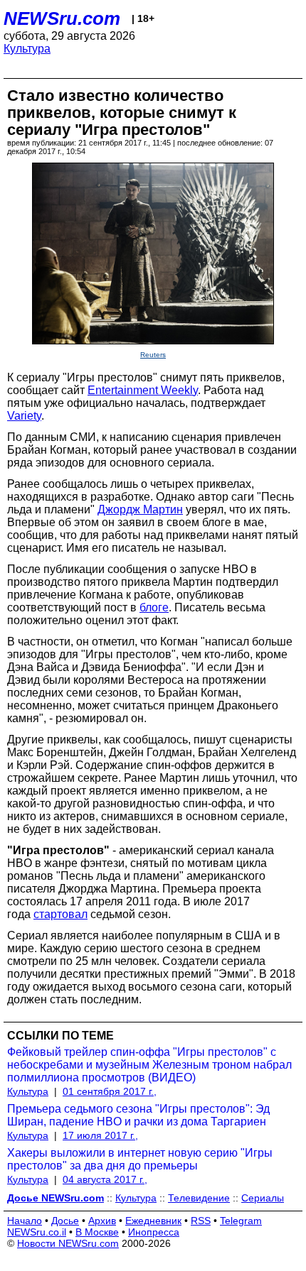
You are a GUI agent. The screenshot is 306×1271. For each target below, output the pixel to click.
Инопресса (153, 1232)
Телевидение (199, 1198)
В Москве (97, 1232)
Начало (24, 1220)
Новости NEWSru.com (68, 1243)
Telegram (241, 1220)
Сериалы (262, 1198)
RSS (201, 1220)
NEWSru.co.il (36, 1232)
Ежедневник (153, 1220)
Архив (102, 1220)
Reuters (153, 355)
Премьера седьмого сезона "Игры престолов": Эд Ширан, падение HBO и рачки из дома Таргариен (138, 1115)
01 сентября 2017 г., (110, 1091)
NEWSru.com (62, 18)
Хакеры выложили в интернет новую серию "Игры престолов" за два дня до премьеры (140, 1159)
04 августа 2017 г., (105, 1179)
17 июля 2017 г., (100, 1135)
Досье (65, 1220)
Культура (27, 49)
